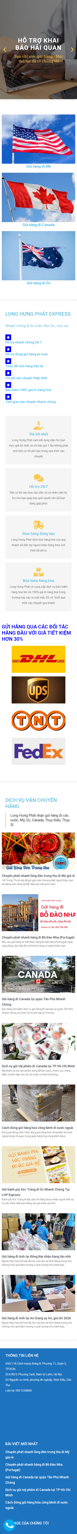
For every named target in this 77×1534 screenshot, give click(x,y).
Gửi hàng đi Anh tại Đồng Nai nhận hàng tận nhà (36, 1256)
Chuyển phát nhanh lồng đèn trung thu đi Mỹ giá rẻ (38, 876)
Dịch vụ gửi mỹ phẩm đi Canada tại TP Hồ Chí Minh (38, 1066)
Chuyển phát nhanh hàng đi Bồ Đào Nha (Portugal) (38, 937)
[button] (5, 49)
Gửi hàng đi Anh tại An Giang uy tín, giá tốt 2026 (36, 1318)
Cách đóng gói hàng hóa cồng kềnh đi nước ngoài (37, 1128)
